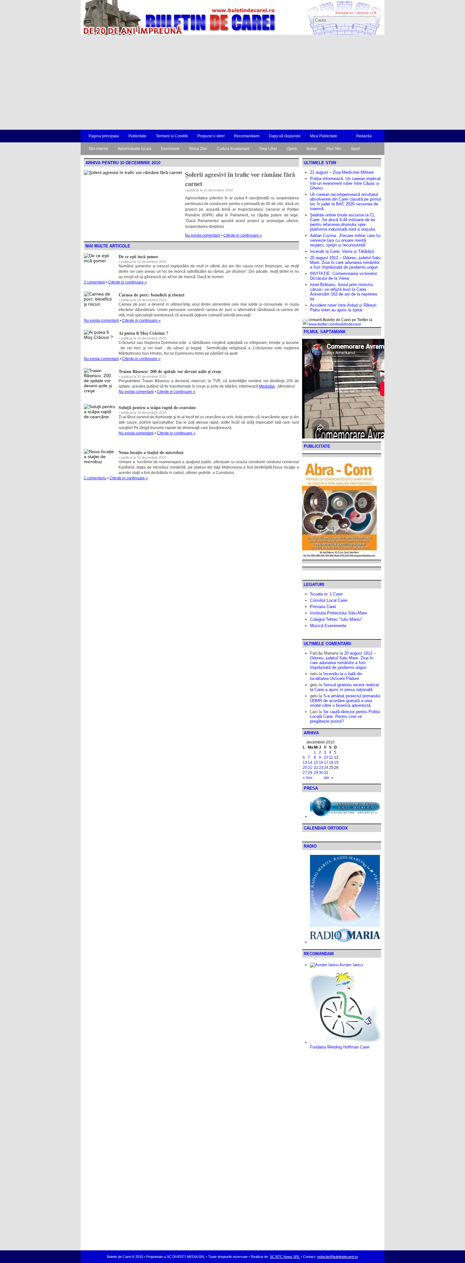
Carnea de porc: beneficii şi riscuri (151, 294)
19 (336, 762)
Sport (355, 148)
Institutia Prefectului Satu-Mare (338, 613)
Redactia (364, 136)
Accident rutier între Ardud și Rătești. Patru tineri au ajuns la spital (344, 307)
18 (331, 762)
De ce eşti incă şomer (138, 256)
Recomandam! (246, 136)
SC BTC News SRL (285, 1257)
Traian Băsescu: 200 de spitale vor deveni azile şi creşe (170, 371)
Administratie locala (135, 148)
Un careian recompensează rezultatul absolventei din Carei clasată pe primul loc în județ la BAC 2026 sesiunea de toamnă (345, 201)
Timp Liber (268, 148)
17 (326, 762)
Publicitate (137, 136)
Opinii (292, 148)
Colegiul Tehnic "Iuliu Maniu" (336, 619)
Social (311, 148)
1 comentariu (95, 478)
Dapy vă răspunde (285, 136)
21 (310, 767)
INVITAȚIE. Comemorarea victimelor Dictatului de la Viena (343, 276)
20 (305, 767)
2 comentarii (94, 282)
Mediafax (267, 386)
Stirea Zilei (198, 148)
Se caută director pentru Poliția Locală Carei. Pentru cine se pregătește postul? (345, 716)
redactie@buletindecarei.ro (337, 1257)
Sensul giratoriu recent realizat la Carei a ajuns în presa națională (344, 687)
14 (310, 762)
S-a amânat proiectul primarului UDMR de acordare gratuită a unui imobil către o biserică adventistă (345, 701)
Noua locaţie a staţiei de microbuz (151, 452)
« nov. (308, 777)
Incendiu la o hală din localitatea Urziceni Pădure (336, 676)
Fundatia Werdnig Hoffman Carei (339, 1047)
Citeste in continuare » (242, 235)
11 (331, 757)
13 (305, 762)
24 (326, 767)
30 (321, 772)
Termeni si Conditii (172, 136)
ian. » (328, 777)
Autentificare (344, 12)
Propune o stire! (211, 136)
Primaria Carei (323, 606)
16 (321, 762)
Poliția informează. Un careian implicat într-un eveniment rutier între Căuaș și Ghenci (345, 183)
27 (305, 772)
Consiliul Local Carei (328, 600)
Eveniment (170, 148)
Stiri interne (98, 148)
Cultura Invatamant (233, 148)
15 (316, 762)
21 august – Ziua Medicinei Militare (342, 172)
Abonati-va (365, 12)
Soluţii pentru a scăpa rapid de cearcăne (157, 407)
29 (316, 772)
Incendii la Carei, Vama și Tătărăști (342, 251)
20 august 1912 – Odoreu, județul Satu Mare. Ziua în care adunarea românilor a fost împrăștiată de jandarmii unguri (345, 262)
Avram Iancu (350, 964)
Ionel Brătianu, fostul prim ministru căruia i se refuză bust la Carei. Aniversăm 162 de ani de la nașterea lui (343, 291)
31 (326, 772)
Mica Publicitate (323, 136)
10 (326, 757)
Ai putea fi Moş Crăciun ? (143, 333)
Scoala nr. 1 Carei (326, 594)
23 (321, 767)
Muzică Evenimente (328, 625)
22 (316, 767)
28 (310, 772)
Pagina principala (104, 136)
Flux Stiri (333, 148)
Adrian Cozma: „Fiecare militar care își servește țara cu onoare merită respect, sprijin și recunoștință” (345, 240)
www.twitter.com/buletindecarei (334, 324)
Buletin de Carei (161, 17)
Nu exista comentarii (202, 235)
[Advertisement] (232, 82)
